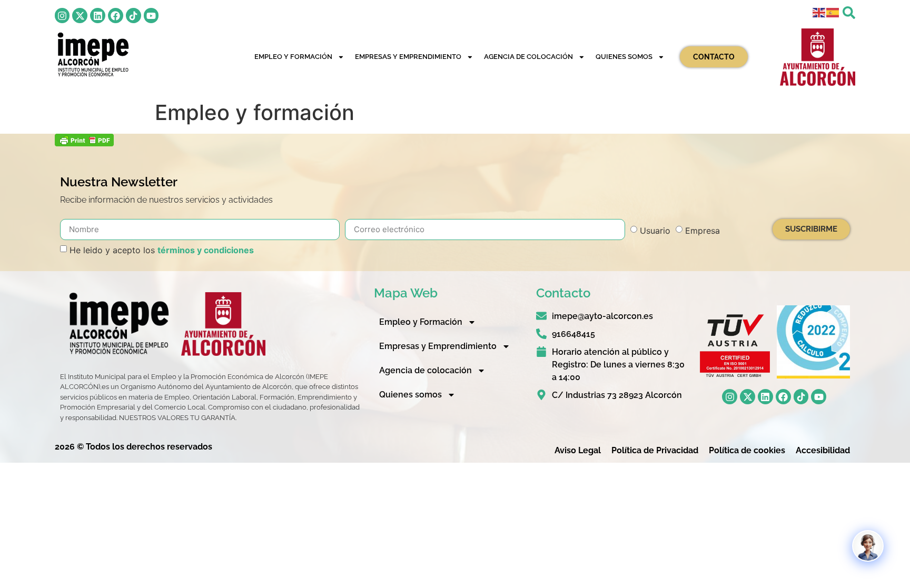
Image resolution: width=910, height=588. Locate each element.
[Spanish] (833, 11)
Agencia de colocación (528, 57)
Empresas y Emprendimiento (408, 57)
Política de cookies (747, 450)
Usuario (655, 230)
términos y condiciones (205, 250)
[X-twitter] (79, 15)
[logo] (92, 54)
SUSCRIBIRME (811, 229)
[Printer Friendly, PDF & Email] (84, 143)
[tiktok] (133, 15)
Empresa (702, 230)
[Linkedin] (97, 15)
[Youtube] (151, 15)
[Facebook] (115, 15)
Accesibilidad (823, 450)
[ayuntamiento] (817, 57)
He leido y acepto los (162, 250)
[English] (819, 11)
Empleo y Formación (293, 57)
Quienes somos (624, 57)
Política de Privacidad (654, 450)
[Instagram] (62, 15)
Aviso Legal (578, 450)
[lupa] (849, 12)
